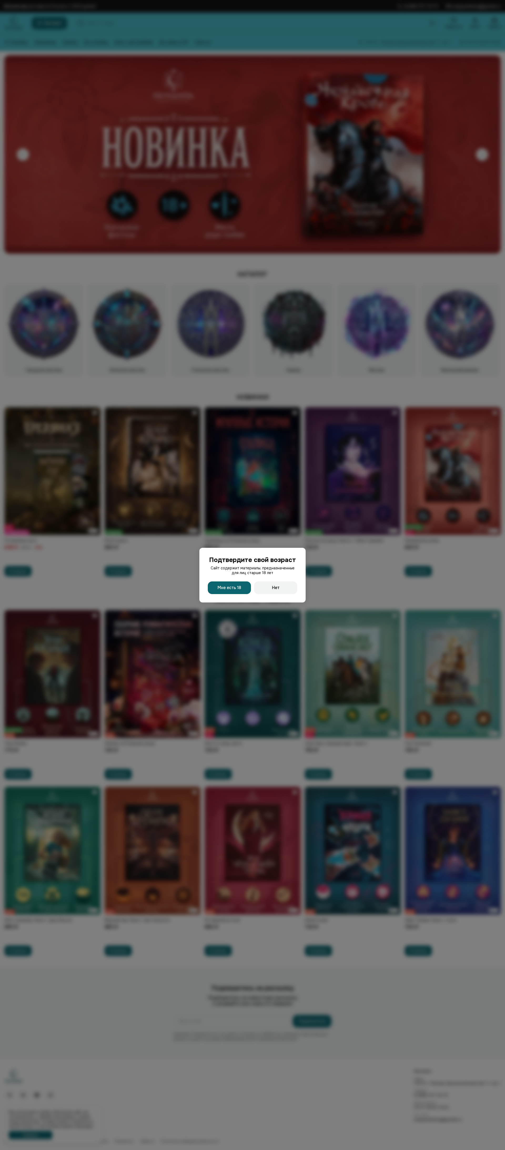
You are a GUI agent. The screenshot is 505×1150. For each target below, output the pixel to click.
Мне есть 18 (229, 587)
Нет (276, 587)
